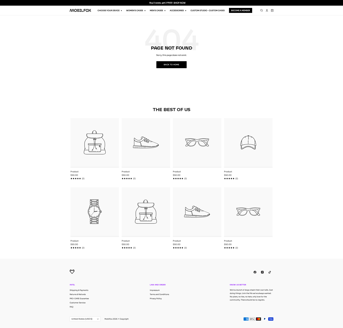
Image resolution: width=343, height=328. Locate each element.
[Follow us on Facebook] (255, 272)
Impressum (155, 290)
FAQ (71, 307)
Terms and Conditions (159, 294)
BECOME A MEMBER (240, 10)
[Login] (267, 10)
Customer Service (77, 303)
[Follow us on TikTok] (269, 272)
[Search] (261, 10)
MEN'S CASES (156, 10)
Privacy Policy (156, 298)
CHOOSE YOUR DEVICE (109, 10)
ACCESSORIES (177, 10)
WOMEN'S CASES (134, 10)
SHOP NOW (180, 2)
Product (74, 171)
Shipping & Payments (79, 290)
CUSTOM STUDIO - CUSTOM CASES (208, 10)
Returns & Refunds (78, 294)
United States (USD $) (81, 319)
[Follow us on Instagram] (262, 272)
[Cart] (272, 10)
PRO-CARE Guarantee (79, 298)
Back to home (171, 64)
